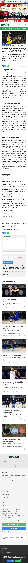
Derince (9, 511)
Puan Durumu (18, 517)
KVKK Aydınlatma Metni (7, 552)
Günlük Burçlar (18, 520)
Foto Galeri (6, 494)
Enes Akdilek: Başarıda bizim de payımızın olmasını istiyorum (13, 383)
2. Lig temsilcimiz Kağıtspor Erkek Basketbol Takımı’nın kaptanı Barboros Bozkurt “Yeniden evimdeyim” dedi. (12, 332)
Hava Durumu (18, 515)
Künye (5, 503)
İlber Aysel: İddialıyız (10, 299)
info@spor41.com (7, 531)
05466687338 (14, 528)
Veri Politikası (5, 548)
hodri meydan (18, 480)
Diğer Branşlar (11, 517)
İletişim (5, 505)
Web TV (5, 491)
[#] (14, 457)
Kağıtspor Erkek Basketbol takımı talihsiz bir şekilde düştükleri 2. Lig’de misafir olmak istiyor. (14, 359)
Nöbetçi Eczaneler (19, 513)
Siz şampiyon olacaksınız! (12, 355)
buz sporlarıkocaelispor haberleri (17, 475)
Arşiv (4, 500)
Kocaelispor (4, 511)
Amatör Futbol (5, 515)
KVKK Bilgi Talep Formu (7, 554)
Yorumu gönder (8, 262)
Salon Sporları (7, 45)
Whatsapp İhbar (15, 525)
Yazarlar (5, 497)
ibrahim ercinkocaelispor (8, 480)
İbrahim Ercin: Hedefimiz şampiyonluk (11, 411)
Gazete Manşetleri (19, 519)
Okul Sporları (11, 515)
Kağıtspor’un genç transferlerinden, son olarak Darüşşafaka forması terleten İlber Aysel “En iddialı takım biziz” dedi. (13, 303)
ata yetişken (5, 475)
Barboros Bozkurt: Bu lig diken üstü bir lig (13, 327)
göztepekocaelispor (7, 477)
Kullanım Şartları (5, 550)
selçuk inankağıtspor (18, 477)
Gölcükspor (4, 517)
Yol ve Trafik (17, 511)
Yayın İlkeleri (4, 547)
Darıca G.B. (4, 513)
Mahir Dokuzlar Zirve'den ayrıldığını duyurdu (11, 440)
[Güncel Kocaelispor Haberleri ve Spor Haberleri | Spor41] (6, 24)
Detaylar (10, 561)
